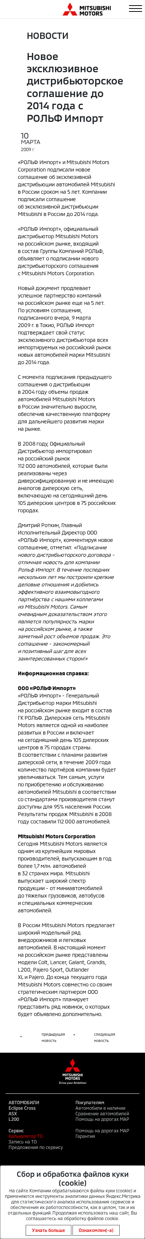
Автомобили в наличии (100, 1107)
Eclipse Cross (22, 1107)
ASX (13, 1113)
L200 (14, 1119)
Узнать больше (48, 1230)
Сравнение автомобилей (102, 1113)
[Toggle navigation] (135, 8)
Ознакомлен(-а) (96, 1230)
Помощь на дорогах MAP (102, 1119)
